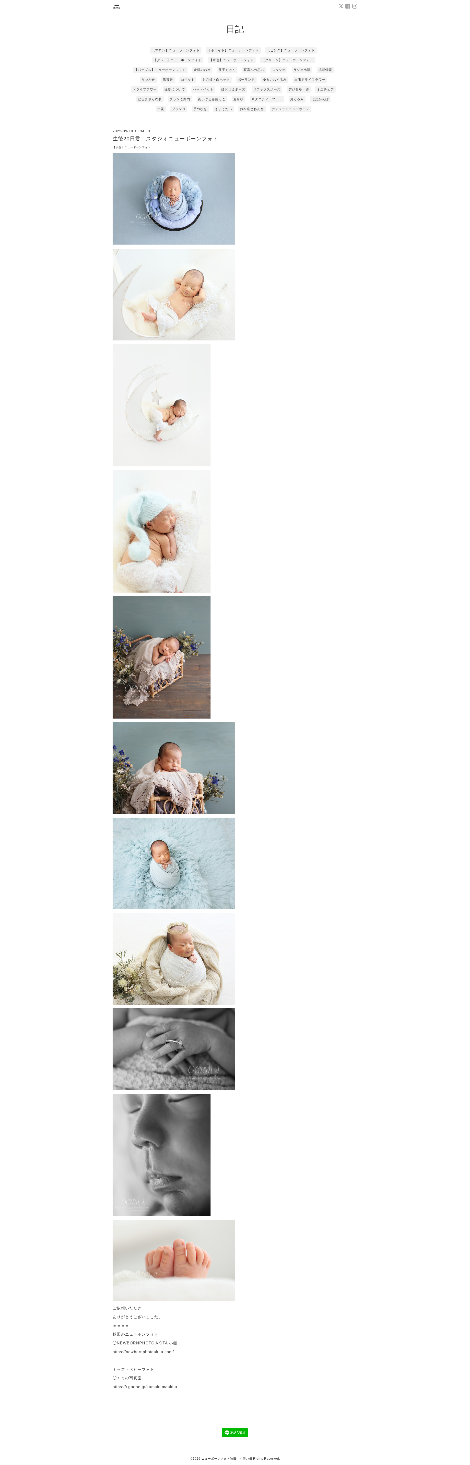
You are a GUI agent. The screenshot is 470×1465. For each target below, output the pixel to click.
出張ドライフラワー (309, 79)
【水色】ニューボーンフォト (231, 60)
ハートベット (203, 89)
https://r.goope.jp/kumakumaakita (145, 1387)
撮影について (174, 89)
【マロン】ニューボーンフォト (176, 50)
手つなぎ (200, 109)
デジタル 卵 (298, 89)
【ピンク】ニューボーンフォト (291, 50)
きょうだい (223, 109)
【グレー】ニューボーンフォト (177, 60)
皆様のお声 (202, 70)
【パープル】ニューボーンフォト (160, 70)
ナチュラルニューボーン (290, 109)
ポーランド (246, 79)
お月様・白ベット (216, 79)
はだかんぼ (320, 99)
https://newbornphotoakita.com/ (143, 1352)
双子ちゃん (227, 70)
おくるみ (297, 99)
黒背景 (168, 79)
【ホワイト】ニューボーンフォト (233, 50)
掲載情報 (325, 70)
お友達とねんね (252, 109)
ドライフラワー (145, 89)
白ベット (188, 79)
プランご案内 (180, 99)
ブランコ (179, 109)
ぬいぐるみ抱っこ (211, 99)
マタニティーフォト (266, 99)
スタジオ (279, 70)
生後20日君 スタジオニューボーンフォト (166, 138)
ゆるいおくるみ (275, 79)
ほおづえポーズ (233, 89)
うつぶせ (148, 79)
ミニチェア (325, 89)
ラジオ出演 (302, 70)
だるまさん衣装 (150, 99)
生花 (160, 109)
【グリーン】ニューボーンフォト (287, 60)
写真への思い (254, 70)
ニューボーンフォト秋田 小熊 (223, 1458)
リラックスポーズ (267, 89)
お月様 (238, 99)
